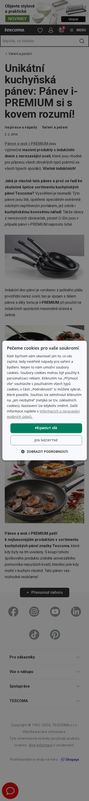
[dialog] (44, 400)
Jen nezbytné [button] (46, 440)
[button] (44, 451)
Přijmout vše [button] (46, 428)
